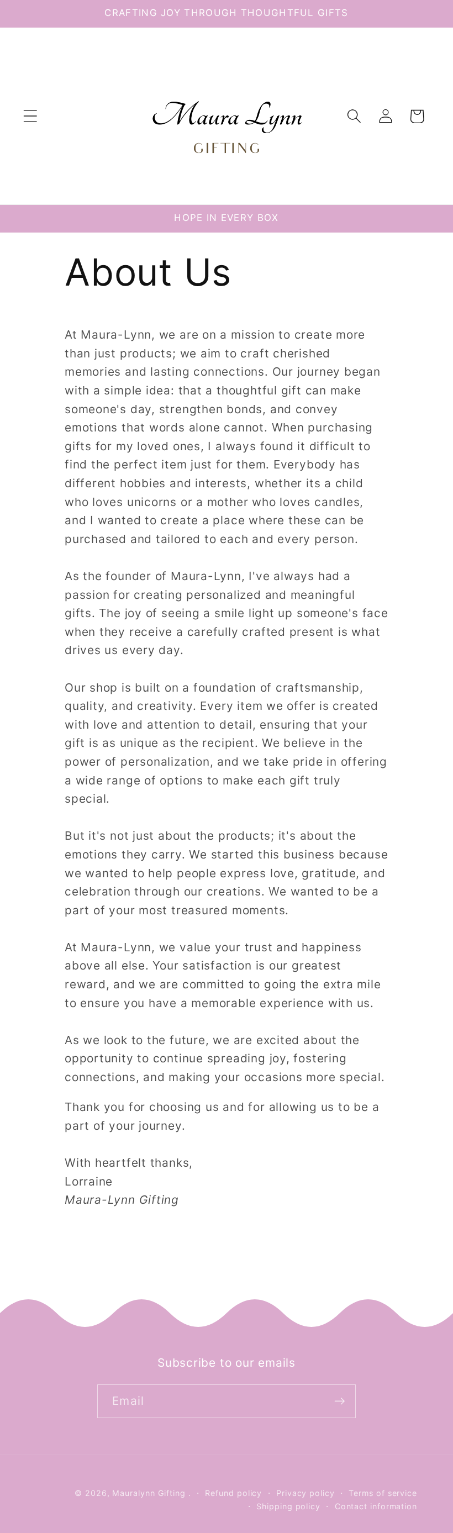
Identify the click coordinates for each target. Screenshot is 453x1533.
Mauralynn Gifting (148, 1493)
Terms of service (383, 1493)
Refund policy (233, 1493)
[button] (30, 116)
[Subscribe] (339, 1401)
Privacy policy (305, 1493)
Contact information (376, 1506)
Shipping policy (288, 1506)
